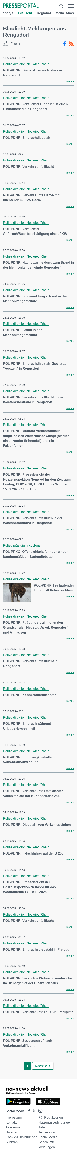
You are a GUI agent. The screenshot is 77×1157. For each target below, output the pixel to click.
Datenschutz (15, 1132)
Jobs (41, 1127)
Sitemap (12, 1142)
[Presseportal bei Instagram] (39, 1110)
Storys (8, 13)
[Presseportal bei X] (33, 1111)
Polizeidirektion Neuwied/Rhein (26, 64)
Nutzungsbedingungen (55, 1122)
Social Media (47, 1137)
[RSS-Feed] (71, 44)
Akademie (13, 1127)
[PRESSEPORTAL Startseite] (21, 6)
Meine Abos (65, 13)
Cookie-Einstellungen (21, 1137)
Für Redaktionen (50, 1117)
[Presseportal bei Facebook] (27, 1111)
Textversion (46, 1132)
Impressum (14, 1117)
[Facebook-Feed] (64, 44)
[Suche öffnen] (61, 6)
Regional (44, 13)
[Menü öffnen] (71, 6)
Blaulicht (25, 13)
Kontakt (11, 1122)
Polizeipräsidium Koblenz (21, 545)
